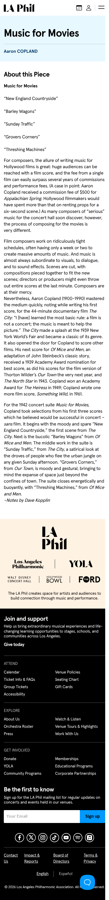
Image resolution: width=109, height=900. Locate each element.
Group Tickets (16, 687)
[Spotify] (77, 837)
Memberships (67, 759)
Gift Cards (64, 687)
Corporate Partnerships (75, 774)
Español (65, 874)
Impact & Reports (32, 859)
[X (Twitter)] (31, 837)
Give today (14, 644)
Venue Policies (67, 672)
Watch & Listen (68, 719)
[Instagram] (42, 837)
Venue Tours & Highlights (76, 727)
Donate (10, 759)
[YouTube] (66, 837)
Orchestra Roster (18, 727)
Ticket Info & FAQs (19, 680)
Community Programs (22, 774)
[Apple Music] (89, 837)
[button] (101, 7)
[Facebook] (19, 837)
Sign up (92, 816)
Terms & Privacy (91, 859)
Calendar (12, 672)
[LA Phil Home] (19, 8)
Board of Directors (61, 859)
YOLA (8, 766)
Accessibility (14, 694)
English (42, 874)
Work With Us (67, 734)
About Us (12, 719)
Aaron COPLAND (21, 51)
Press (8, 734)
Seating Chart (67, 680)
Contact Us (11, 859)
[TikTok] (54, 837)
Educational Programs (74, 766)
